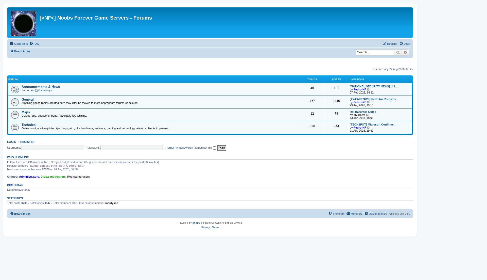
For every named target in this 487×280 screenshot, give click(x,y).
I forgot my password (178, 147)
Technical (29, 125)
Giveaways (45, 90)
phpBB (197, 222)
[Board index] (24, 22)
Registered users (78, 176)
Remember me (203, 147)
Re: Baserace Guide (363, 111)
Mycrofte (359, 114)
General (28, 99)
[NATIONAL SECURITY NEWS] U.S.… (374, 86)
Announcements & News (41, 87)
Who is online (18, 157)
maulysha (111, 203)
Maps (26, 112)
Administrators (29, 176)
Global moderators (53, 176)
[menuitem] (34, 44)
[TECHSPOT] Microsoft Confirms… (373, 124)
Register (27, 141)
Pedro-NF (360, 89)
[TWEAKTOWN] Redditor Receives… (374, 99)
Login (11, 141)
